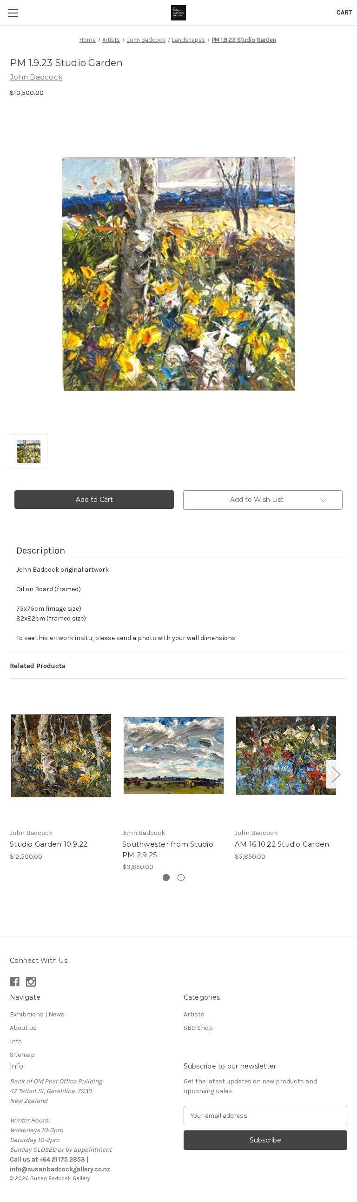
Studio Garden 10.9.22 (48, 844)
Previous (12, 774)
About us (23, 1028)
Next (335, 774)
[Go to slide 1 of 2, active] (166, 877)
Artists (194, 1014)
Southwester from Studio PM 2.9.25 (167, 849)
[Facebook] (15, 982)
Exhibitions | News (37, 1014)
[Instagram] (31, 982)
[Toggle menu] (13, 13)
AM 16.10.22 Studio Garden (282, 844)
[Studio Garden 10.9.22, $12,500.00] (61, 755)
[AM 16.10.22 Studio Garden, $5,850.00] (286, 755)
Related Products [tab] (38, 665)
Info (16, 1041)
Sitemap (22, 1055)
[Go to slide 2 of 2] (181, 877)
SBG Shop (198, 1028)
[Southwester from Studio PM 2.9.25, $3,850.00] (174, 755)
